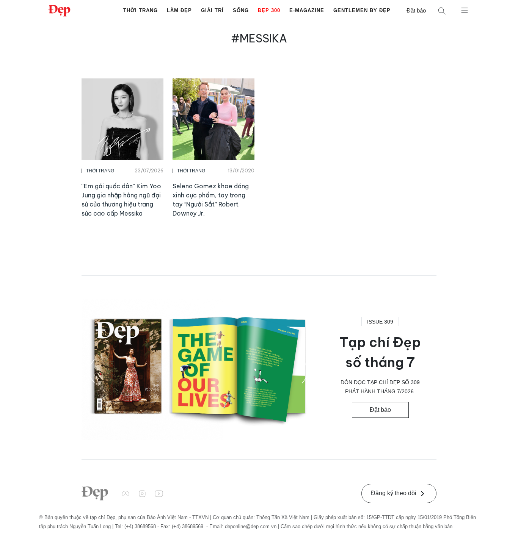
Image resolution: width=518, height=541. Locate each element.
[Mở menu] (464, 10)
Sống (241, 10)
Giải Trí (212, 10)
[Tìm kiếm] (441, 11)
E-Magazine (306, 10)
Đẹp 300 (269, 10)
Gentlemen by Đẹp (362, 10)
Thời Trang (140, 10)
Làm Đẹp (179, 10)
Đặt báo (416, 10)
